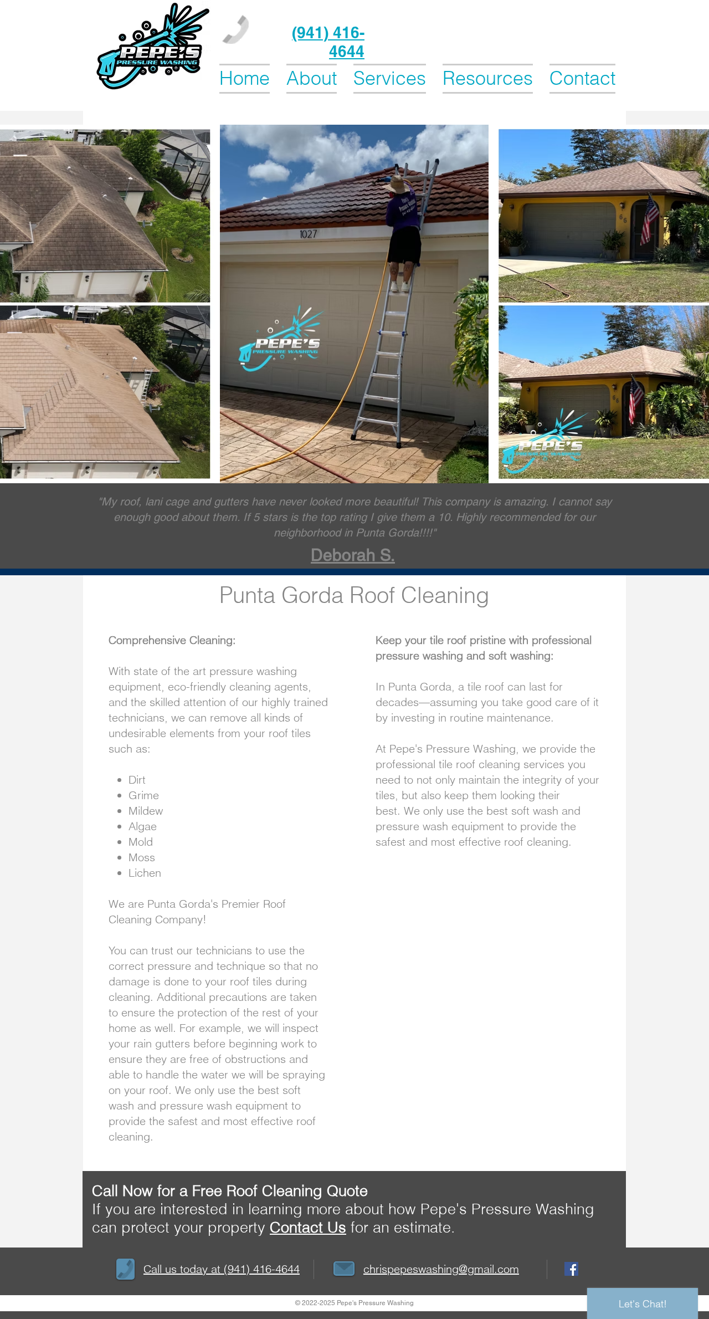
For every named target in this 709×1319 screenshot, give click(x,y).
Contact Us (308, 1227)
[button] (389, 77)
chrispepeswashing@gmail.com (441, 1269)
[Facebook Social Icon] (571, 1269)
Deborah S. (353, 555)
